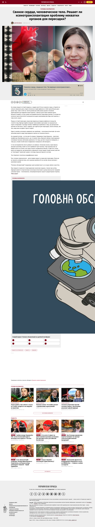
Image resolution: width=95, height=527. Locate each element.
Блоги (66, 5)
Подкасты (53, 5)
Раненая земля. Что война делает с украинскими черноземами (47, 405)
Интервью (43, 5)
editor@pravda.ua (40, 516)
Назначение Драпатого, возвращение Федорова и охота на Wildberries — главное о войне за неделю (72, 462)
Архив (70, 5)
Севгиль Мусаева (58, 515)
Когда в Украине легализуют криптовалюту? (45, 460)
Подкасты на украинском (17, 350)
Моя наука (14, 173)
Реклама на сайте (13, 502)
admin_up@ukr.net (73, 520)
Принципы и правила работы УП (16, 510)
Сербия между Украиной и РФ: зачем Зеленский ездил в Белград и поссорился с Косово (22, 436)
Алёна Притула (76, 515)
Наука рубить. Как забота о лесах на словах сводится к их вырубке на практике (22, 406)
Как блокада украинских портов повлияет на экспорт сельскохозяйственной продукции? (71, 437)
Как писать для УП (13, 512)
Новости (26, 5)
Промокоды (12, 515)
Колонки (38, 5)
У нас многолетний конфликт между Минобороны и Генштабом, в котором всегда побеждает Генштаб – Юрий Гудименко (21, 463)
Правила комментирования (39, 380)
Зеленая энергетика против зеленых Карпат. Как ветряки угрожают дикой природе (70, 406)
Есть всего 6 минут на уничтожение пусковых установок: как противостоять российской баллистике (47, 437)
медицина (34, 350)
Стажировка (12, 513)
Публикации (32, 5)
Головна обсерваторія (47, 9)
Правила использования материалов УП (18, 505)
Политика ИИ (12, 507)
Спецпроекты (60, 5)
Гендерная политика (14, 509)
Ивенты (48, 5)
